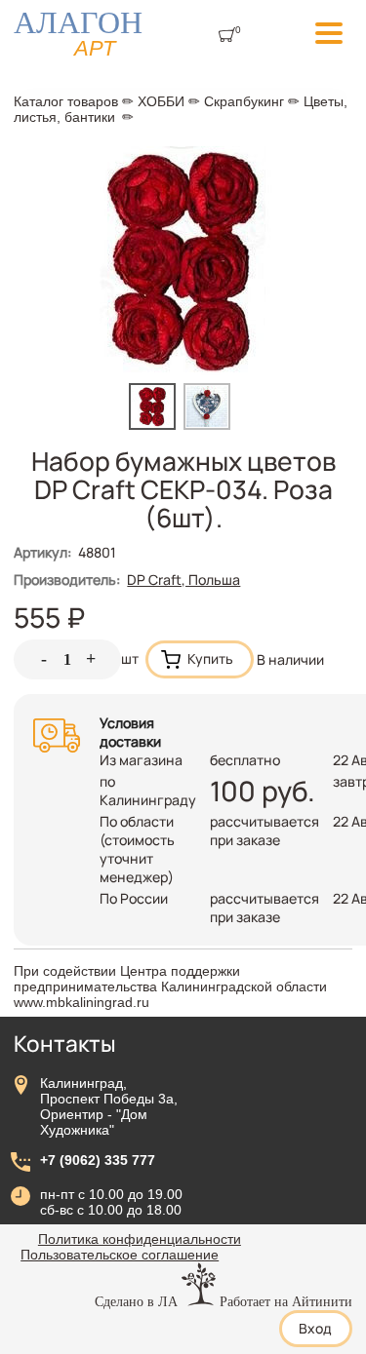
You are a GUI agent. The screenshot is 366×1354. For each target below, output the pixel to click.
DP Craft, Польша (183, 579)
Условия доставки (130, 732)
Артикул (42, 552)
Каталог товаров (66, 101)
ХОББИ (161, 101)
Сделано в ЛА (136, 1301)
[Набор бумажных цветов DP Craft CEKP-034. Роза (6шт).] (156, 424)
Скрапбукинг (244, 101)
